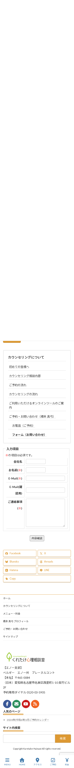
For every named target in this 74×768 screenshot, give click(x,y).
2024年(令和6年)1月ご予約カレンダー (28, 719)
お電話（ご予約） (23, 425)
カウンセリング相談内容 (25, 376)
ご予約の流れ (17, 385)
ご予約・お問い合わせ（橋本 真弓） (32, 416)
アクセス (38, 764)
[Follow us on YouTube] (26, 704)
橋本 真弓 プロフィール (16, 621)
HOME (22, 764)
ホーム (6, 598)
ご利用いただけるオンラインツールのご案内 (36, 405)
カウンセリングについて (26, 357)
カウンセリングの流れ (23, 394)
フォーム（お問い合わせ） (29, 434)
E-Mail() (15, 478)
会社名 (18, 461)
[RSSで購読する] (35, 704)
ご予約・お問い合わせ (15, 628)
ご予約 (53, 764)
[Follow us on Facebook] (7, 704)
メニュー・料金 (11, 613)
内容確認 (37, 538)
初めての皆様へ (19, 366)
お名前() (15, 470)
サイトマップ (10, 636)
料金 (67, 764)
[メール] (16, 704)
